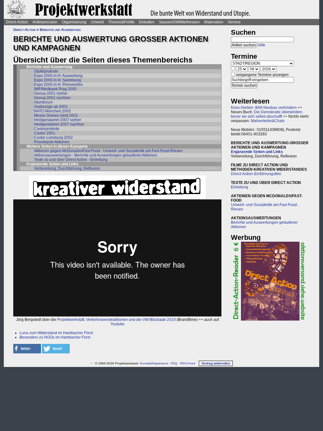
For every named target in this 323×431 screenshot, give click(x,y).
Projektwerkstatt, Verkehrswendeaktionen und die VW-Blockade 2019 (116, 319)
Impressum (160, 363)
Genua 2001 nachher (52, 98)
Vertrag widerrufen (216, 363)
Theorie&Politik (121, 22)
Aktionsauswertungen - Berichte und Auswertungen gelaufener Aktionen (95, 155)
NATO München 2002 (52, 111)
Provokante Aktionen (51, 142)
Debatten (147, 22)
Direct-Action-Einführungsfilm (256, 174)
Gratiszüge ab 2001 (51, 106)
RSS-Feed (187, 363)
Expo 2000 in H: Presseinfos (58, 84)
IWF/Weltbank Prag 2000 (55, 89)
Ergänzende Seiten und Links (257, 152)
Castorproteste (46, 129)
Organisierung (74, 22)
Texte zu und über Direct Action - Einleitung (71, 159)
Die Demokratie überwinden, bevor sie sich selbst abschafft (267, 114)
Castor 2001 (44, 133)
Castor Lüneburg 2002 (53, 137)
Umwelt (97, 22)
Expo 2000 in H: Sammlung (57, 80)
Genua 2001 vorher (51, 93)
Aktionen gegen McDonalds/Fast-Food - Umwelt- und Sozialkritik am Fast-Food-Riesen (108, 151)
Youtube (117, 324)
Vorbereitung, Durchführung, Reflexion (67, 168)
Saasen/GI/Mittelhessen (179, 22)
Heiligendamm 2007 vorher (57, 120)
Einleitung (239, 187)
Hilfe (261, 45)
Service (234, 22)
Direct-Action (17, 22)
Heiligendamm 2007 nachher (59, 124)
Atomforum (43, 102)
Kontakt (145, 363)
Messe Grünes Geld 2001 (56, 115)
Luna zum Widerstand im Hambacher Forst (56, 333)
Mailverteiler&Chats (268, 121)
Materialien (213, 22)
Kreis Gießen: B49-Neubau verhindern (264, 107)
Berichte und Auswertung (60, 29)
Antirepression (44, 22)
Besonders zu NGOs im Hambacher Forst (55, 337)
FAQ (174, 363)
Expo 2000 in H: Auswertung (58, 76)
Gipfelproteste (46, 71)
